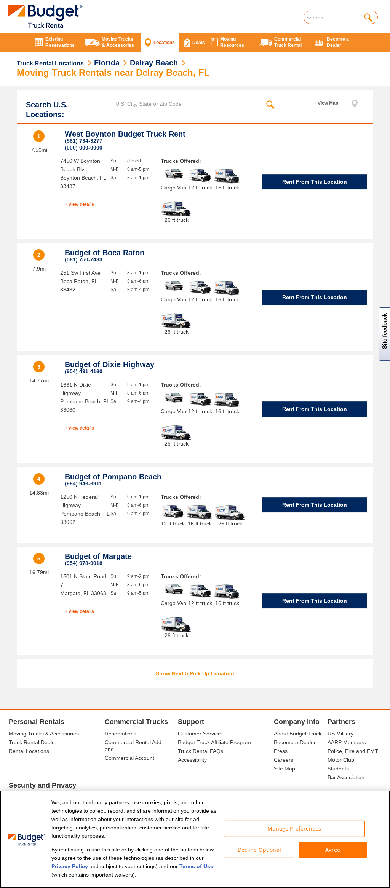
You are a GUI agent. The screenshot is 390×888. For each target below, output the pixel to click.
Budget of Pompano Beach (113, 477)
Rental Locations (29, 751)
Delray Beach (154, 63)
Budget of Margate (98, 556)
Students (338, 768)
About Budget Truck (297, 733)
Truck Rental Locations (50, 63)
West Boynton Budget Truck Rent (125, 134)
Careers (283, 760)
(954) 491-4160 (83, 371)
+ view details (79, 204)
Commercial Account (129, 758)
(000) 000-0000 (83, 148)
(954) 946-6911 (83, 484)
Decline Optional (259, 849)
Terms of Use (196, 866)
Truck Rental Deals (31, 742)
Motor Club (341, 760)
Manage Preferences (294, 828)
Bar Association (346, 777)
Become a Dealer (295, 742)
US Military (340, 733)
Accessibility (192, 760)
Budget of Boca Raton (104, 252)
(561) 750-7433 (83, 259)
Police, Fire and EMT (353, 751)
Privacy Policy (69, 866)
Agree (332, 849)
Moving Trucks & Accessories (44, 733)
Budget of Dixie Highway (109, 364)
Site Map (284, 768)
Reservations (120, 733)
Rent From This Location (314, 182)
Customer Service (199, 733)
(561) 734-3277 (83, 141)
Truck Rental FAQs (200, 751)
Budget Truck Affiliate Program (214, 742)
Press (281, 751)
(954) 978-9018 (83, 563)
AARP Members (347, 742)
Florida (107, 63)
